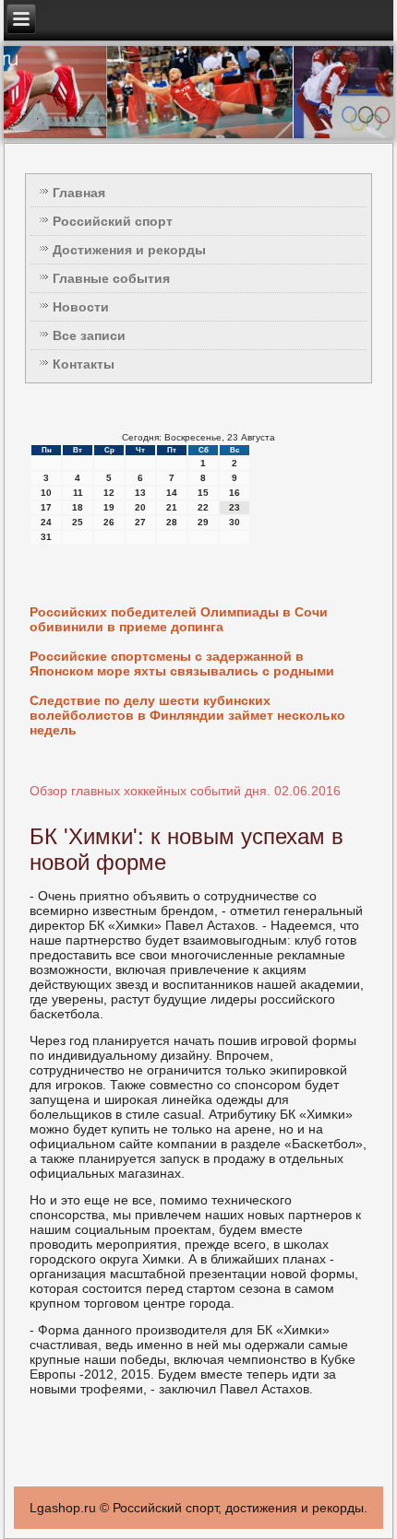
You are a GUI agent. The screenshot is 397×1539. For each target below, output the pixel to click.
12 (108, 493)
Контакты (83, 364)
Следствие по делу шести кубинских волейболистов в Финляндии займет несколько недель (187, 715)
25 (77, 522)
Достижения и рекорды (129, 249)
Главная (79, 192)
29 (203, 522)
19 (108, 507)
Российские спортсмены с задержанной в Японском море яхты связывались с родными (182, 663)
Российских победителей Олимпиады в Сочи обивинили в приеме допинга (179, 619)
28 (171, 522)
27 (140, 522)
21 (171, 507)
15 (203, 493)
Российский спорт (113, 221)
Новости (81, 307)
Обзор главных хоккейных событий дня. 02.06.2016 (185, 790)
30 (234, 522)
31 (46, 537)
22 (203, 507)
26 (108, 522)
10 (46, 493)
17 (46, 507)
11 (78, 493)
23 (234, 507)
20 (140, 507)
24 (46, 522)
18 (77, 507)
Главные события (111, 278)
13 (140, 493)
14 (171, 493)
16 (234, 493)
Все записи (89, 335)
